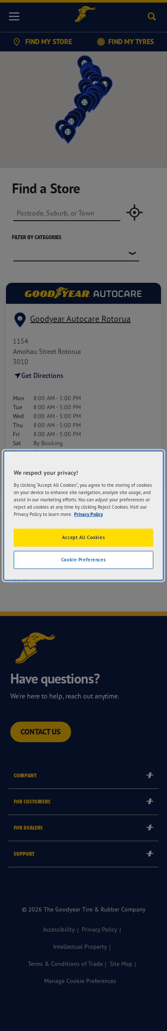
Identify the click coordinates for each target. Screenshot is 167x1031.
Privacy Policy (88, 514)
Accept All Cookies (83, 537)
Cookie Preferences (83, 559)
